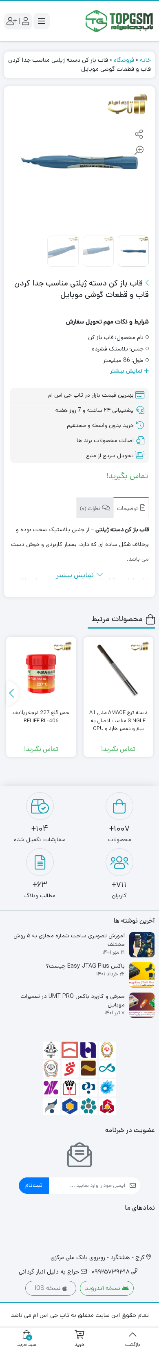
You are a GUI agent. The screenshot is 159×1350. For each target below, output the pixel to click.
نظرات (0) (90, 509)
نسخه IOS (48, 1288)
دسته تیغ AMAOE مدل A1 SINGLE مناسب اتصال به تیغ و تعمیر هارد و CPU (118, 720)
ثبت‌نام (33, 1185)
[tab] (131, 508)
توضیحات (128, 509)
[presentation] (13, 693)
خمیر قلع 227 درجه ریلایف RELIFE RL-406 (41, 717)
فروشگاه (124, 60)
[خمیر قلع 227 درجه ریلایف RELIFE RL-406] (41, 672)
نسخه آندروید (103, 1288)
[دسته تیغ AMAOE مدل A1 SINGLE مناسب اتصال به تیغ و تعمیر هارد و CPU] (118, 672)
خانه (145, 60)
